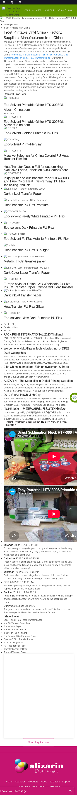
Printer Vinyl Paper (12, 626)
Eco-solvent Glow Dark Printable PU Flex (33, 318)
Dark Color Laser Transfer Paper (27, 272)
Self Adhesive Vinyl (59, 54)
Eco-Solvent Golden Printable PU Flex (31, 133)
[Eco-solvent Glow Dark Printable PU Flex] (12, 312)
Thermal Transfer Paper (15, 652)
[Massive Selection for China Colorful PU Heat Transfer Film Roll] (13, 150)
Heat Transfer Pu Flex (40, 58)
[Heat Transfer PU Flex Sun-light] (9, 245)
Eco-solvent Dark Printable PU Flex (29, 227)
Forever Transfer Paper (15, 629)
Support (66, 781)
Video (38, 10)
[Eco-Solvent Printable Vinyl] (11, 139)
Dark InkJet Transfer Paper (23, 193)
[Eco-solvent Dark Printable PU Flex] (12, 222)
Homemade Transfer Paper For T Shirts (29, 54)
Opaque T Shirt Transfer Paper (18, 639)
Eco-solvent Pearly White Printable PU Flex (34, 216)
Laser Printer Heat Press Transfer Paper (23, 620)
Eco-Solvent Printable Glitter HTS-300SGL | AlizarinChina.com (34, 123)
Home (9, 781)
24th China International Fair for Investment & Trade (36, 366)
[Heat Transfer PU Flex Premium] (25, 200)
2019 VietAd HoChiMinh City (22, 394)
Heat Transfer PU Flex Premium (26, 205)
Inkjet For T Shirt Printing (15, 632)
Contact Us (54, 786)
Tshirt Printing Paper (13, 642)
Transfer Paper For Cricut (16, 649)
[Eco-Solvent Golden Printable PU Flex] (10, 128)
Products (33, 781)
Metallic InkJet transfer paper (25, 261)
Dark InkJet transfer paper (22, 295)
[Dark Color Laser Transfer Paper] (26, 267)
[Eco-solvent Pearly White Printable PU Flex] (15, 211)
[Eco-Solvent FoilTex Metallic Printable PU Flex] (14, 233)
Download (49, 10)
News (20, 786)
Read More (9, 113)
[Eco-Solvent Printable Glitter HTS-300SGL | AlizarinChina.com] (11, 97)
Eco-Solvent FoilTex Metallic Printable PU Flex (36, 239)
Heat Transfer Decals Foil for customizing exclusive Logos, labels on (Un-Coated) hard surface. (36, 170)
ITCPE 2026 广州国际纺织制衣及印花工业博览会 (35, 408)
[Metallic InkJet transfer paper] (24, 256)
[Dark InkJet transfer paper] (23, 290)
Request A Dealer (64, 10)
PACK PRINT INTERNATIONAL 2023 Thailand (33, 334)
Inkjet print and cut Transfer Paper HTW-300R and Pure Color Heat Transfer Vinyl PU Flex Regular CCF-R (36, 181)
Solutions (54, 781)
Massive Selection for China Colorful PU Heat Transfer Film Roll (36, 157)
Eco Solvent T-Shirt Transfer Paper (20, 636)
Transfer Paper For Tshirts (16, 58)
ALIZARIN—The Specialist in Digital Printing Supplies (38, 380)
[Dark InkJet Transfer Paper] (24, 188)
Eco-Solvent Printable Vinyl (23, 144)
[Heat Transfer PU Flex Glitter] (23, 301)
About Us (29, 10)
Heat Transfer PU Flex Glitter (24, 306)
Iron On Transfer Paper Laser (18, 623)
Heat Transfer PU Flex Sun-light (26, 250)
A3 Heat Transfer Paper (15, 645)
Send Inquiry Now (38, 742)
